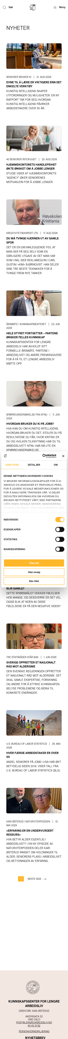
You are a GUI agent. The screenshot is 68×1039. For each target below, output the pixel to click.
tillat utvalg (34, 572)
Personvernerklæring (34, 1031)
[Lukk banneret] (63, 456)
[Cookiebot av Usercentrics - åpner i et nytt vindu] (42, 456)
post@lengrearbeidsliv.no (34, 1022)
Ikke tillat (34, 581)
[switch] (59, 529)
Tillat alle (34, 563)
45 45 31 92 (34, 1025)
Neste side (34, 879)
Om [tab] (56, 464)
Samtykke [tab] (12, 464)
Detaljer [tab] (34, 464)
